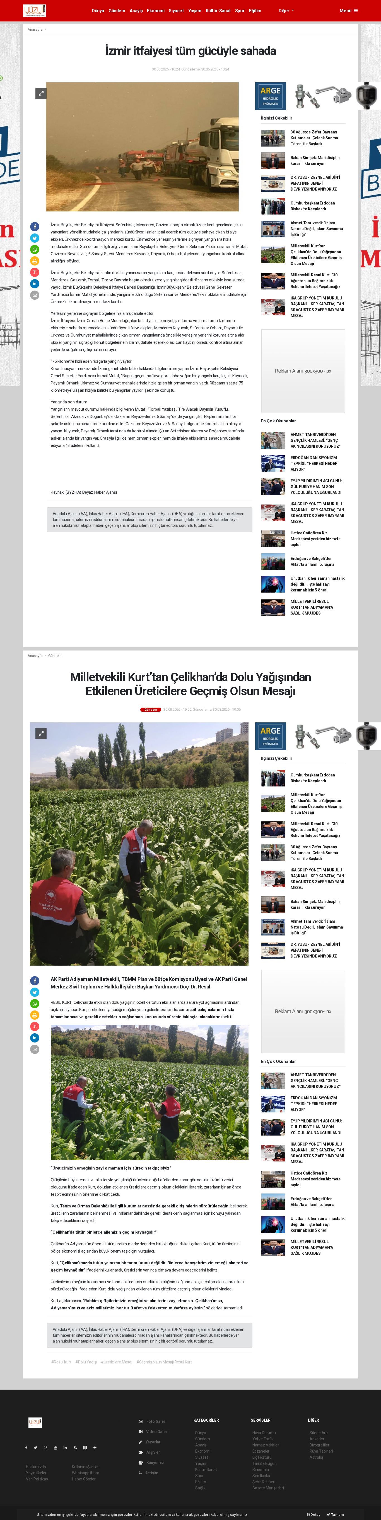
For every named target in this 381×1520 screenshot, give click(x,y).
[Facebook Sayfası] (28, 1447)
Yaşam (194, 10)
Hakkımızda (36, 1467)
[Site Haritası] (87, 1447)
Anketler (317, 1439)
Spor (240, 10)
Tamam (337, 1514)
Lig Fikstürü (262, 1457)
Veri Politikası (37, 1479)
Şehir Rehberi (263, 1482)
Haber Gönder (84, 1479)
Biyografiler (319, 1445)
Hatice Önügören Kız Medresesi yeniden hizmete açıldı (316, 539)
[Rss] (77, 1447)
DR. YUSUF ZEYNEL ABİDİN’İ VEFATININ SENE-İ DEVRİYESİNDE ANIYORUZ (315, 183)
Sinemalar (261, 1469)
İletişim (151, 1473)
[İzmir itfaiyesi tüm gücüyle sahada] (139, 146)
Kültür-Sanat (218, 10)
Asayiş (136, 10)
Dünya (98, 10)
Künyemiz (155, 1462)
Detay (315, 1514)
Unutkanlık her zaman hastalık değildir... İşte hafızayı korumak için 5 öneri (318, 584)
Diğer (285, 10)
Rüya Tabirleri (321, 1451)
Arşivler (153, 1452)
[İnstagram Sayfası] (48, 1447)
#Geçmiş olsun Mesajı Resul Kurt (164, 1362)
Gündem (116, 10)
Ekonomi (155, 10)
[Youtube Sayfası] (58, 1447)
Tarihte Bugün (264, 1463)
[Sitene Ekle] (97, 1447)
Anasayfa (35, 29)
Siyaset (176, 10)
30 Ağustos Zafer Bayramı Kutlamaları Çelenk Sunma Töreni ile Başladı (314, 138)
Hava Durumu (264, 1433)
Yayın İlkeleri (36, 1473)
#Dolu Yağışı (86, 1362)
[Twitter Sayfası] (38, 1447)
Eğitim (255, 10)
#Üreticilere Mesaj (116, 1362)
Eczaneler (260, 1451)
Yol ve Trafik (263, 1439)
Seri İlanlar (261, 1475)
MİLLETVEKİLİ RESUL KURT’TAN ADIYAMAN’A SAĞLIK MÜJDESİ (312, 607)
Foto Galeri (156, 1421)
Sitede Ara (319, 1433)
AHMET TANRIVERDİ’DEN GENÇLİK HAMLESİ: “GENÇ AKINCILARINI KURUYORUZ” (316, 440)
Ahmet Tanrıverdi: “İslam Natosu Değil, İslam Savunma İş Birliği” (317, 229)
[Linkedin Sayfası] (67, 1447)
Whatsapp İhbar (85, 1473)
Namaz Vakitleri (265, 1445)
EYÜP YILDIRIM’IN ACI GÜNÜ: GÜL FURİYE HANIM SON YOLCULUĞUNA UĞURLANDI (316, 487)
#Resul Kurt (61, 1362)
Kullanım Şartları (86, 1467)
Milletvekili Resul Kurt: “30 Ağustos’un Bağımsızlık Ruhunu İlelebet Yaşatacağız (316, 281)
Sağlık (200, 1488)
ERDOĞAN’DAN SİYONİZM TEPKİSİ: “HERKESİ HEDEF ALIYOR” (314, 463)
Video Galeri (156, 1431)
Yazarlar (153, 1442)
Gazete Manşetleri (268, 1488)
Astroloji (317, 1457)
